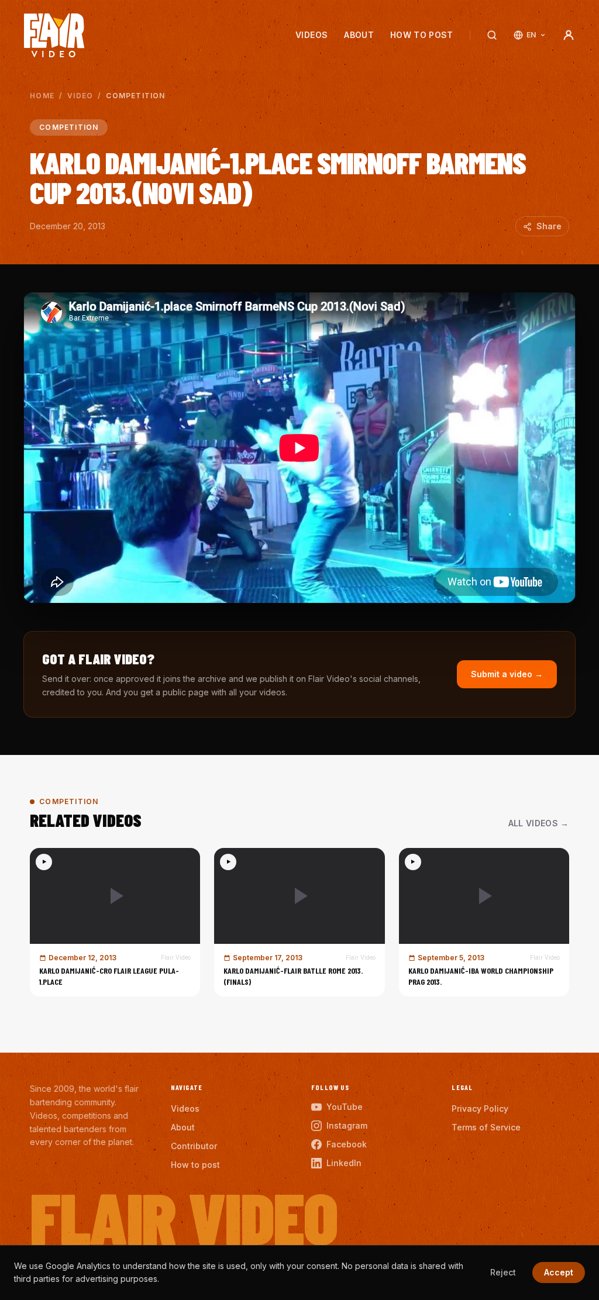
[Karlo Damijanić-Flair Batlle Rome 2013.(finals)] (299, 922)
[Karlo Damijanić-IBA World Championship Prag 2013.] (484, 922)
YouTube (344, 1107)
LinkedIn (344, 1163)
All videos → (538, 823)
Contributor (194, 1146)
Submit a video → (507, 674)
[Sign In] (568, 35)
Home (42, 95)
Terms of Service (486, 1127)
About (359, 35)
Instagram (346, 1125)
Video (80, 95)
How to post (421, 35)
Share (549, 226)
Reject (503, 1272)
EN (531, 34)
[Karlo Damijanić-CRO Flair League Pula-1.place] (115, 922)
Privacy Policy (480, 1108)
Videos (311, 35)
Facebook (346, 1144)
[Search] (492, 35)
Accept (558, 1272)
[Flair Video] (54, 35)
